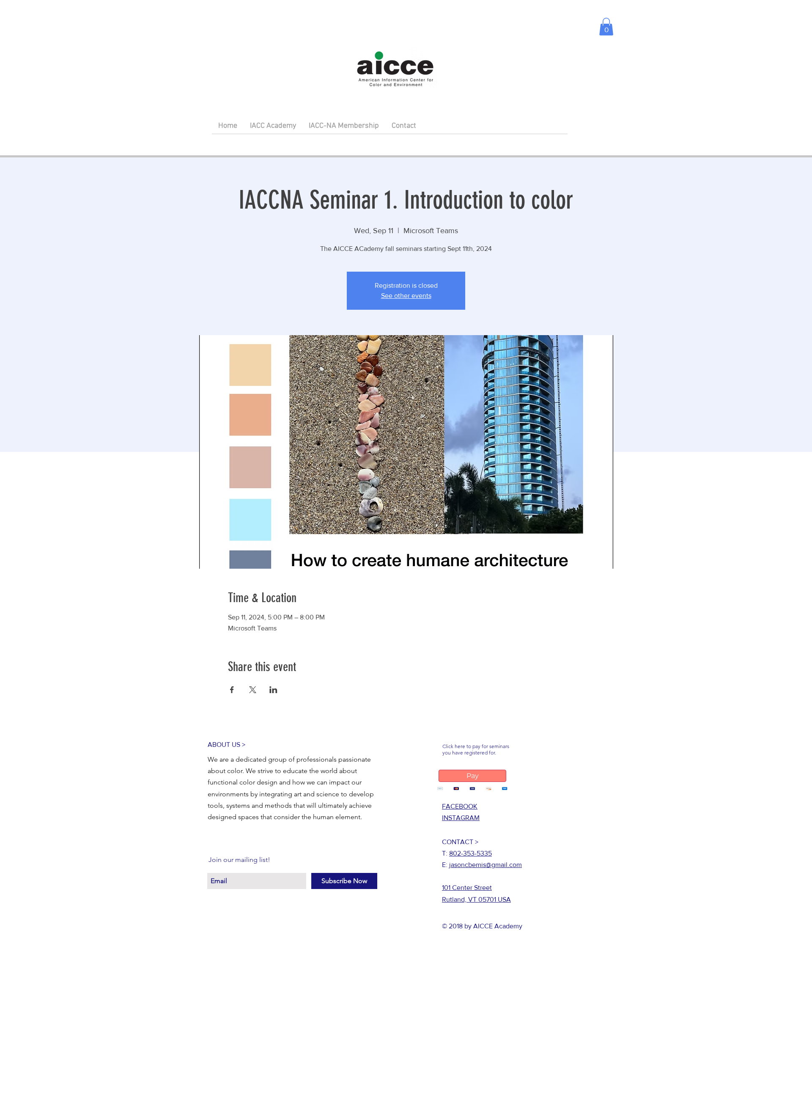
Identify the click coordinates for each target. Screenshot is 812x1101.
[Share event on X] (253, 689)
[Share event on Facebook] (232, 689)
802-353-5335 (470, 853)
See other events (406, 295)
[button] (606, 27)
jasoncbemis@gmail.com (485, 864)
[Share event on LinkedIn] (273, 689)
